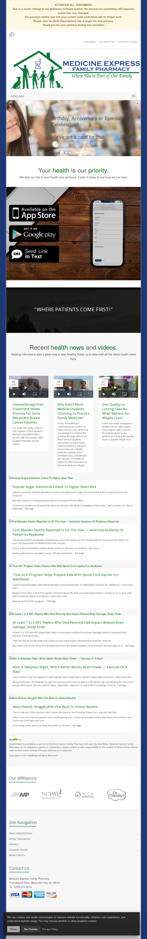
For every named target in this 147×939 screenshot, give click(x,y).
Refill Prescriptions (20, 833)
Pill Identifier (107, 41)
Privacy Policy (17, 855)
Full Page (29, 508)
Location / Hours (127, 41)
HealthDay (32, 755)
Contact (13, 844)
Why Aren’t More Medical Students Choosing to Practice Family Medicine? (73, 411)
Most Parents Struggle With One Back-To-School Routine (55, 707)
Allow (13, 929)
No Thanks (31, 929)
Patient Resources (19, 839)
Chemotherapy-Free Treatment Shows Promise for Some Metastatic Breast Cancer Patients (28, 413)
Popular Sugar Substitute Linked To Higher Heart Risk (54, 487)
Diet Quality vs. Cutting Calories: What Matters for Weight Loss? (115, 411)
